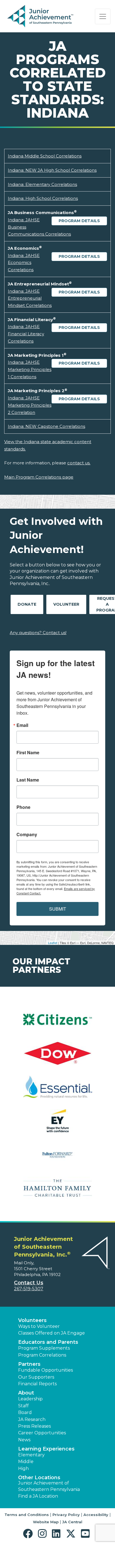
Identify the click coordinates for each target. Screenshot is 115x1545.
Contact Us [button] (28, 1282)
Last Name (27, 780)
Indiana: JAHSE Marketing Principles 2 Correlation (29, 405)
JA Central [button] (72, 1522)
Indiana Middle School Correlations (45, 156)
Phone (23, 807)
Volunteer (66, 604)
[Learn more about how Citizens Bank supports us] (57, 1023)
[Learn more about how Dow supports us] (57, 1057)
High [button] (23, 1468)
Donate (27, 604)
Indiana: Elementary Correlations (42, 184)
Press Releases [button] (34, 1426)
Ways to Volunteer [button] (39, 1326)
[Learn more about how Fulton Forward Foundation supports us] (57, 1158)
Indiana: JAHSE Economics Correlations (24, 262)
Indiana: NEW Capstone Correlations (46, 426)
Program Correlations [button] (42, 1355)
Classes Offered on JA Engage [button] (51, 1333)
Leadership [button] (30, 1398)
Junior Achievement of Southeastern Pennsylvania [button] (49, 1486)
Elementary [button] (31, 1454)
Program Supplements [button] (44, 1348)
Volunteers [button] (32, 1320)
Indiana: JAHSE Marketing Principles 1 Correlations (29, 369)
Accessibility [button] (95, 1514)
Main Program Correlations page (38, 477)
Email (22, 725)
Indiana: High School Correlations (43, 198)
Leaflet (52, 942)
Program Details (79, 220)
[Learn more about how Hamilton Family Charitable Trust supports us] (57, 1192)
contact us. (78, 462)
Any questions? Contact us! (38, 632)
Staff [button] (23, 1405)
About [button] (26, 1392)
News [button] (24, 1439)
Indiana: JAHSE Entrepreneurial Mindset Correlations (30, 298)
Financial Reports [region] (37, 1383)
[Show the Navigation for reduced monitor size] (103, 16)
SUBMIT (57, 909)
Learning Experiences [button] (46, 1448)
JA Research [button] (31, 1419)
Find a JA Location (38, 1496)
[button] (29, 1534)
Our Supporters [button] (36, 1377)
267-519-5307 (28, 1288)
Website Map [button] (46, 1522)
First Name (27, 752)
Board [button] (25, 1412)
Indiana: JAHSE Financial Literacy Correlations (26, 333)
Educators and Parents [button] (48, 1342)
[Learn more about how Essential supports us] (57, 1090)
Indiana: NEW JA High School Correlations (52, 170)
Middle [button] (25, 1461)
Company (26, 834)
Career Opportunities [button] (42, 1432)
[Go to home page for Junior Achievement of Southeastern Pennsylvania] (40, 16)
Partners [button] (29, 1364)
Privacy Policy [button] (66, 1514)
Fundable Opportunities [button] (45, 1370)
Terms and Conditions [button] (26, 1514)
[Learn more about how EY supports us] (57, 1124)
